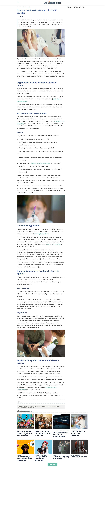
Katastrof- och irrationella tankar (40, 163)
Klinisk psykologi (26, 7)
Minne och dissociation (79, 457)
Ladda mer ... (52, 464)
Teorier (19, 455)
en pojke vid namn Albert (53, 244)
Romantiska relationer (77, 429)
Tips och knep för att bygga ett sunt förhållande (78, 433)
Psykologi (19, 7)
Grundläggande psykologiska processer (61, 430)
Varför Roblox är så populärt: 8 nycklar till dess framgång (24, 433)
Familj (36, 429)
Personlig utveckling (40, 455)
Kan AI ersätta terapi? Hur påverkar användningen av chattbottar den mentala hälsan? (61, 434)
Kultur (19, 429)
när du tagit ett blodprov (41, 234)
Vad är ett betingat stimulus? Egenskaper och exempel (24, 458)
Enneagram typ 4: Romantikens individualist (41, 458)
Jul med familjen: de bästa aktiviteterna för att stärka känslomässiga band (43, 433)
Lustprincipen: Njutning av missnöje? (61, 457)
